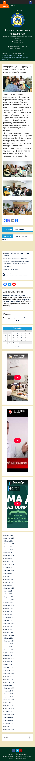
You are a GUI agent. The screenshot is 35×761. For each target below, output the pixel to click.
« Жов (15, 347)
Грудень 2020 (8, 667)
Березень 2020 (9, 673)
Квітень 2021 (8, 655)
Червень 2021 (8, 650)
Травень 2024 (8, 550)
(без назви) (7, 266)
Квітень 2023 (8, 585)
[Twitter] (17, 10)
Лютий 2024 (8, 558)
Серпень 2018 (8, 717)
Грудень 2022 (8, 597)
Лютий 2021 (8, 661)
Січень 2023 (8, 594)
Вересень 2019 (9, 688)
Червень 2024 (8, 547)
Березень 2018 (9, 729)
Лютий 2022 (8, 626)
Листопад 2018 (9, 708)
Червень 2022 (8, 614)
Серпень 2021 (8, 644)
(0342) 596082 (17, 41)
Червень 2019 (8, 694)
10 (21, 335)
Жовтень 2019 (8, 685)
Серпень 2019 (8, 691)
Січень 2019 (8, 703)
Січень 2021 (8, 664)
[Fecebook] (14, 10)
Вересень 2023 (9, 570)
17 (21, 338)
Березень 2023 (9, 588)
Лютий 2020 (8, 676)
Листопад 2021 (9, 635)
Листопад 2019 (9, 682)
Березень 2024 (9, 555)
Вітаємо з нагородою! (11, 269)
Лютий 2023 (8, 591)
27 (5, 342)
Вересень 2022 (9, 605)
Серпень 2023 (8, 573)
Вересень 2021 (9, 641)
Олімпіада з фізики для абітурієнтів (14, 296)
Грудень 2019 (8, 679)
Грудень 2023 (8, 561)
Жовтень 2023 (8, 567)
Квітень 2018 (8, 726)
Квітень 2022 (8, 620)
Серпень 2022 (8, 608)
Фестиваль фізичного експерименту (15, 258)
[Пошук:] (16, 737)
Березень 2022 (9, 623)
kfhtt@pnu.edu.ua (18, 42)
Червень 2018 (8, 720)
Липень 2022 (8, 611)
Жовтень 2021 (8, 638)
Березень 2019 (9, 700)
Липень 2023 (8, 576)
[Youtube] (21, 10)
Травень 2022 (8, 617)
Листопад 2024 (9, 538)
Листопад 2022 (9, 600)
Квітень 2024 (8, 553)
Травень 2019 (8, 697)
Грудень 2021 (8, 632)
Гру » (19, 347)
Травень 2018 (8, 723)
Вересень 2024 (9, 544)
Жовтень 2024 (8, 541)
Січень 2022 (8, 629)
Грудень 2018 (8, 705)
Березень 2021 (9, 658)
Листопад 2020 (9, 670)
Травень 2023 (8, 582)
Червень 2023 (8, 579)
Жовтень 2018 (8, 711)
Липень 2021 (8, 647)
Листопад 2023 (9, 564)
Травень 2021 (8, 653)
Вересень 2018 (9, 714)
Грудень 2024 (8, 535)
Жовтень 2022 (8, 603)
